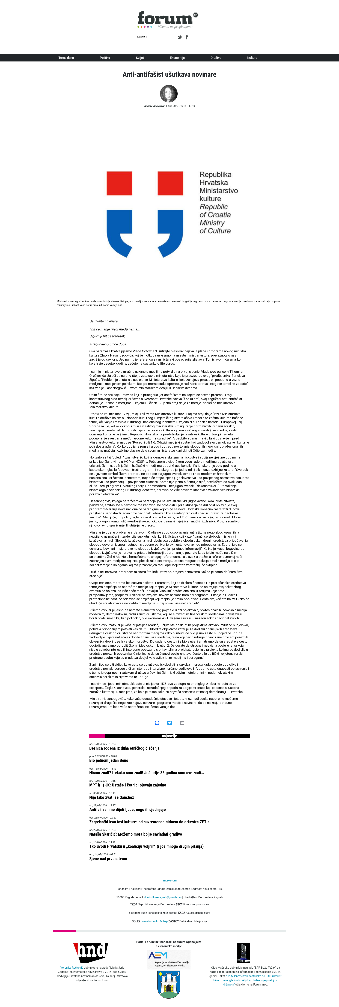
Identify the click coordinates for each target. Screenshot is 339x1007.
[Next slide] (278, 211)
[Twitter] (180, 37)
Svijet (140, 58)
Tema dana (66, 58)
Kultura (252, 58)
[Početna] (168, 13)
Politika (105, 58)
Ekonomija (177, 58)
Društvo (216, 58)
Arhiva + (142, 37)
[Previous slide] (61, 211)
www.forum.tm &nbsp (155, 921)
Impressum (169, 880)
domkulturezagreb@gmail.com (163, 897)
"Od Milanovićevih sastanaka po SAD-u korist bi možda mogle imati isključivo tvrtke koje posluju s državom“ (247, 980)
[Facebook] (187, 37)
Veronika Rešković (71, 967)
